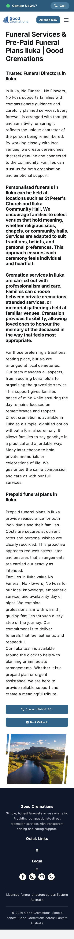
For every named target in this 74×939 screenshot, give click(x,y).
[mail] (42, 877)
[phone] (51, 877)
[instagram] (32, 877)
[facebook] (23, 877)
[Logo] (15, 19)
